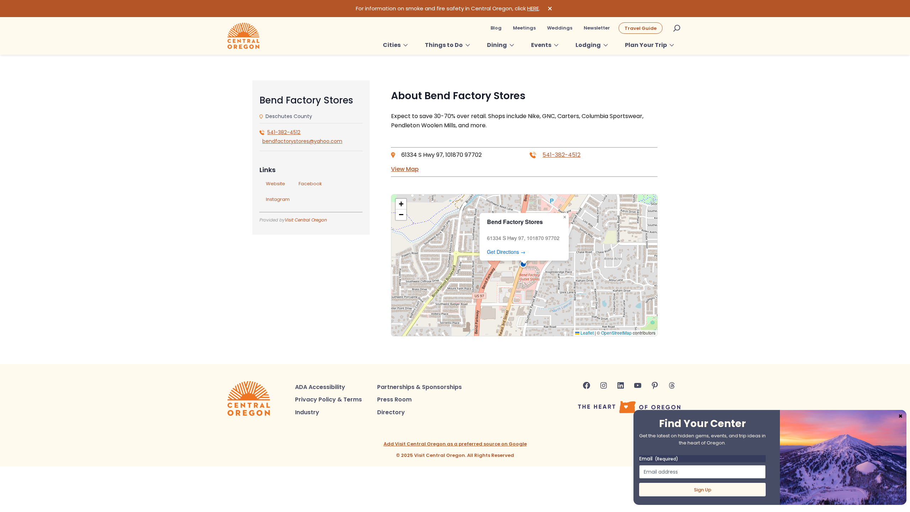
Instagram (278, 199)
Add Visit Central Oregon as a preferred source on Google (455, 444)
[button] (524, 265)
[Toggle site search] (676, 28)
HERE (533, 8)
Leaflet (586, 333)
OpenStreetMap (616, 333)
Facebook (310, 183)
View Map (405, 169)
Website (275, 183)
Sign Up (702, 489)
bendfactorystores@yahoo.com (302, 141)
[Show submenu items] (405, 45)
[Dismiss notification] (550, 8)
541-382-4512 (283, 132)
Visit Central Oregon (306, 220)
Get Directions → (506, 251)
